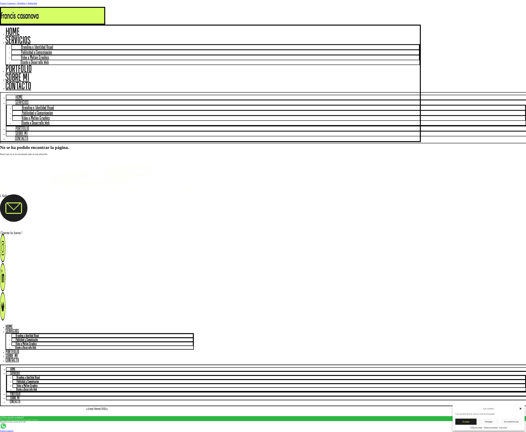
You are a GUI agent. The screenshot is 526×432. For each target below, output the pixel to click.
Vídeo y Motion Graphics (26, 343)
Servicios (18, 40)
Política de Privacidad (101, 409)
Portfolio (12, 352)
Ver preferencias (511, 422)
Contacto (18, 86)
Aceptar (465, 422)
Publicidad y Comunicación (27, 339)
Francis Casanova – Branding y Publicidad (18, 3)
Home (9, 327)
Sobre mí (11, 356)
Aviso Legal (503, 427)
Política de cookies (476, 427)
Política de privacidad (491, 427)
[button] (520, 408)
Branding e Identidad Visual (27, 335)
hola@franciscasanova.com (20, 226)
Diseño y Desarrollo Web (34, 62)
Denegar (488, 422)
